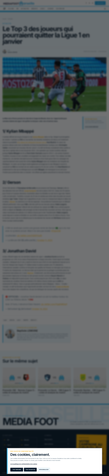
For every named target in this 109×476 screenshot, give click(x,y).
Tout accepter (30, 469)
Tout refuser (17, 469)
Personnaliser (43, 469)
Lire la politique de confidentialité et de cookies (23, 464)
